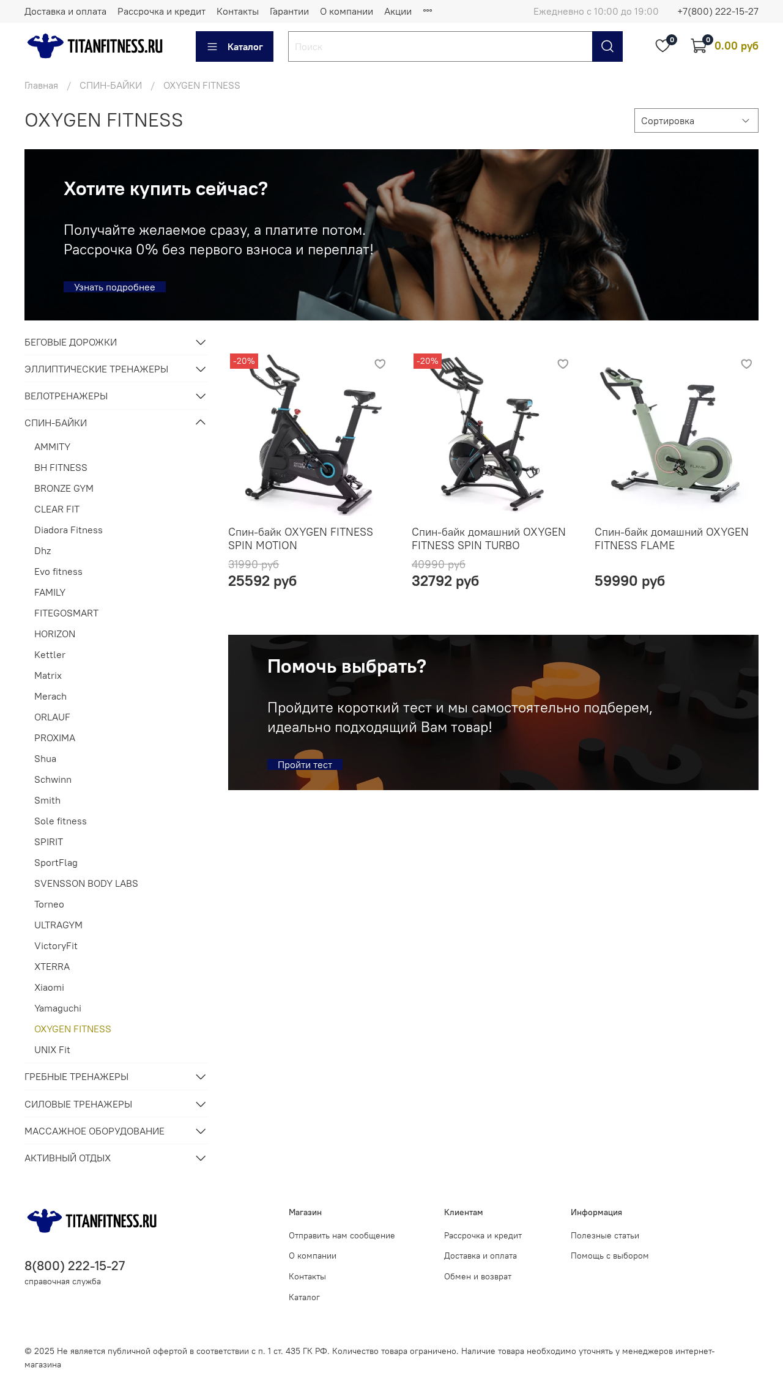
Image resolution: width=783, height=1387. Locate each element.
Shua (45, 758)
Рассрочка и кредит (161, 11)
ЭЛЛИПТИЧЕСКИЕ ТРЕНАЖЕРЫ (96, 369)
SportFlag (56, 862)
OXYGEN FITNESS (72, 1029)
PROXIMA (54, 737)
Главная (41, 85)
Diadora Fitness (68, 529)
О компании (346, 11)
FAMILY (49, 592)
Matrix (48, 675)
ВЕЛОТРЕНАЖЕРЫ (66, 396)
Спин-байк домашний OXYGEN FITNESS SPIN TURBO (489, 539)
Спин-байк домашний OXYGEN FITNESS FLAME (672, 539)
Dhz (42, 550)
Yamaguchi (57, 1008)
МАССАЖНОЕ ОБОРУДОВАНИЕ (94, 1131)
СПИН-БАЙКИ (111, 85)
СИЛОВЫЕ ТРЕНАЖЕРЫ (78, 1104)
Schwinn (53, 779)
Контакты (238, 11)
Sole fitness (60, 821)
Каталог (245, 46)
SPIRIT (48, 841)
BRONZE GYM (64, 488)
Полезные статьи (605, 1235)
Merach (50, 696)
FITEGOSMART (66, 613)
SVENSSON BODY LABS (86, 883)
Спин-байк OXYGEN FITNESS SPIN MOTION (300, 539)
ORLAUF (52, 717)
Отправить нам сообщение (342, 1235)
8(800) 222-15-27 (74, 1265)
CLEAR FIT (57, 509)
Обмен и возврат (477, 1276)
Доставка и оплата (65, 11)
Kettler (49, 654)
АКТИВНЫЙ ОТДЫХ (67, 1158)
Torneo (49, 904)
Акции (398, 11)
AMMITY (52, 446)
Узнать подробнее (114, 286)
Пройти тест (305, 764)
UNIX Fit (52, 1049)
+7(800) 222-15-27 (718, 11)
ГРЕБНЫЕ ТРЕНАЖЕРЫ (76, 1076)
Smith (47, 800)
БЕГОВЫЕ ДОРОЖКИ (70, 342)
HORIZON (54, 633)
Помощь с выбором (610, 1255)
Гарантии (289, 11)
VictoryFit (56, 945)
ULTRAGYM (58, 925)
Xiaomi (49, 987)
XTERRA (52, 966)
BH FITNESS (60, 467)
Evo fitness (58, 571)
